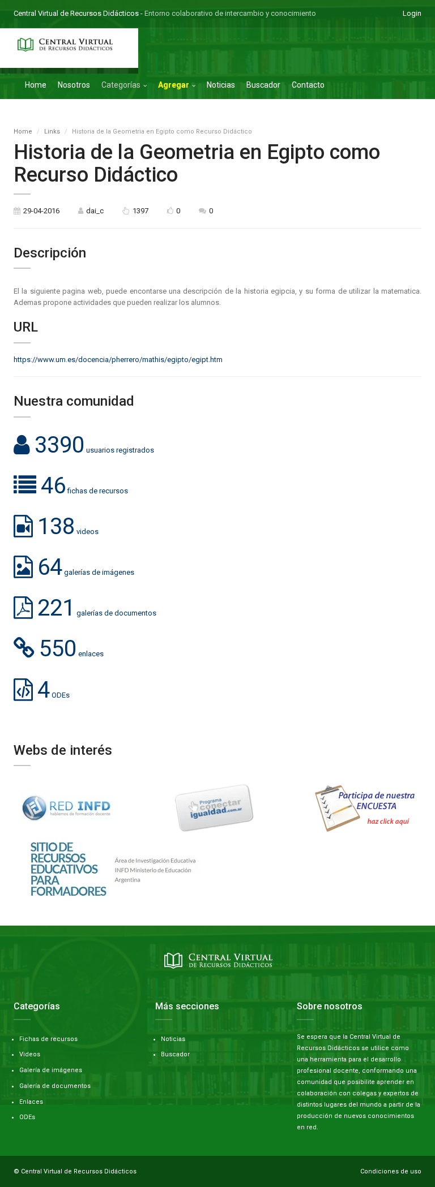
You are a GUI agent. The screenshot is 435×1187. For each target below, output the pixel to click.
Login (412, 13)
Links (52, 131)
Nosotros (74, 84)
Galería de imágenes (50, 1070)
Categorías (120, 84)
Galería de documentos (55, 1086)
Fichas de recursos (48, 1039)
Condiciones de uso (390, 1171)
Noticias (221, 84)
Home (35, 84)
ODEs (27, 1117)
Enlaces (31, 1102)
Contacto (308, 84)
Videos (29, 1054)
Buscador (263, 84)
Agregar (173, 84)
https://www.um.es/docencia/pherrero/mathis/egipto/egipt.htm (118, 359)
